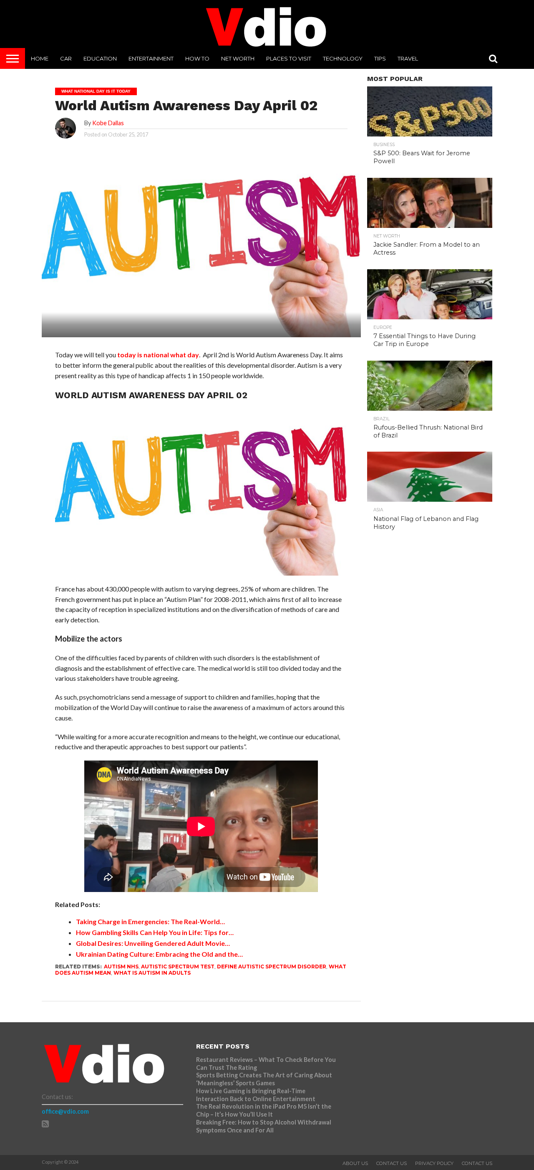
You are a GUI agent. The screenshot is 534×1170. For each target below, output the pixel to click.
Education (100, 58)
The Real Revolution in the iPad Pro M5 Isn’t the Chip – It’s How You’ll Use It (263, 1110)
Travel (408, 58)
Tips (380, 58)
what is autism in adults (152, 973)
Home (39, 58)
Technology (343, 58)
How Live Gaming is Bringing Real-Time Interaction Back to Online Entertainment (256, 1094)
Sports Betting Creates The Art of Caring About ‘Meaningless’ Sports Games (264, 1079)
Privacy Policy (434, 1163)
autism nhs (121, 966)
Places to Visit (288, 58)
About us (355, 1163)
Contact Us (391, 1163)
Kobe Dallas (108, 122)
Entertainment (151, 58)
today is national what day (158, 355)
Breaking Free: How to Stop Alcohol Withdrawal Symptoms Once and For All (263, 1126)
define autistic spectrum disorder (271, 966)
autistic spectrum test (177, 966)
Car (66, 58)
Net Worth (237, 58)
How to (197, 58)
